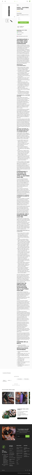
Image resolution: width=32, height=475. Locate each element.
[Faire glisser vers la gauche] (27, 390)
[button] (2, 1)
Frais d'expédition (22, 14)
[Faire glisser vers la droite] (29, 390)
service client (19, 413)
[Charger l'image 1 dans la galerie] (7, 20)
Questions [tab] (9, 380)
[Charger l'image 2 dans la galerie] (10, 20)
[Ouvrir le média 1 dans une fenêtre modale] (9, 11)
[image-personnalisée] (3, 448)
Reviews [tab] (4, 380)
